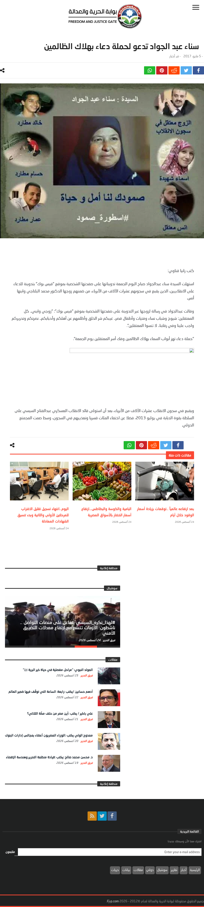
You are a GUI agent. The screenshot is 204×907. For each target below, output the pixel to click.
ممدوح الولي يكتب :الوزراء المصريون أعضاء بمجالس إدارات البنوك (49, 735)
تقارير (174, 870)
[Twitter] (102, 816)
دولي (149, 870)
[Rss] (92, 816)
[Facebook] (112, 816)
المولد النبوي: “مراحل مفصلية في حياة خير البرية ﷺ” (58, 670)
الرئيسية (195, 870)
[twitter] (186, 70)
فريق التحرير (108, 640)
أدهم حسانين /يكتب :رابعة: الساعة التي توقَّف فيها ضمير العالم (50, 692)
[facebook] (198, 70)
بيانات (126, 870)
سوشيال (162, 870)
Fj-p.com (113, 901)
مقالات (138, 870)
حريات (115, 870)
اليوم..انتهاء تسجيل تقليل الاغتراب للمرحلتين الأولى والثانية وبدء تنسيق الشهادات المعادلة (43, 515)
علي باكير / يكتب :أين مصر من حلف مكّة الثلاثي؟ (60, 713)
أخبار (172, 56)
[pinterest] (161, 70)
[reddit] (174, 70)
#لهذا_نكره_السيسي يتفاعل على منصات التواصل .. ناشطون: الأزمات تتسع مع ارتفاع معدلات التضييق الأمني (67, 628)
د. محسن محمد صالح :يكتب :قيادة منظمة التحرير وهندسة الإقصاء (49, 757)
